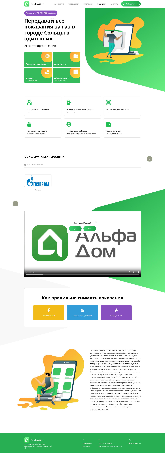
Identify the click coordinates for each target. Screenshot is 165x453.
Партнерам (88, 4)
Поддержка (101, 4)
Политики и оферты (105, 443)
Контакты (114, 4)
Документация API (135, 443)
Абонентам (59, 4)
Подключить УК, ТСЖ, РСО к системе (41, 13)
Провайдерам (73, 4)
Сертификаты (133, 440)
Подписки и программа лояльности (110, 446)
